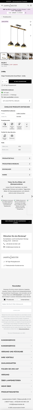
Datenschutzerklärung (24, 328)
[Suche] (28, 5)
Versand (5, 375)
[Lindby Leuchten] (9, 72)
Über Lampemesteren (11, 380)
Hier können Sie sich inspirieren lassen (15, 222)
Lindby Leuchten (20, 113)
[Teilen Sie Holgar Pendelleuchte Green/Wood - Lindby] (30, 25)
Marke (4, 175)
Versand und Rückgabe (12, 351)
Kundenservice (8, 340)
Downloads (6, 169)
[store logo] (11, 5)
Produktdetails (8, 158)
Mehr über (6, 386)
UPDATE (16, 12)
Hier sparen (18, 10)
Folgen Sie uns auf (10, 369)
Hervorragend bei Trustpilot (19, 1)
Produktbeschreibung (10, 164)
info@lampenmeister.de (13, 247)
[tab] (16, 340)
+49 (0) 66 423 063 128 (13, 244)
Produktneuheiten (10, 392)
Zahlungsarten (8, 363)
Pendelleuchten (7, 17)
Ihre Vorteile (7, 357)
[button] (3, 56)
